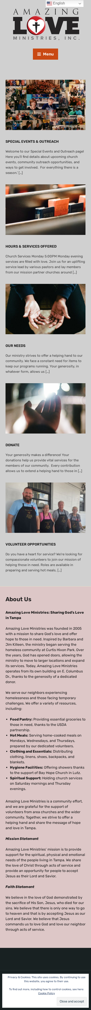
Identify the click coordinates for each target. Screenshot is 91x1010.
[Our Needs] (45, 309)
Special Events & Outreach (32, 141)
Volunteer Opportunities (31, 544)
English (58, 3)
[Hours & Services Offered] (45, 209)
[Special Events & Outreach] (45, 105)
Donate (12, 445)
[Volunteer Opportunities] (45, 507)
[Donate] (45, 408)
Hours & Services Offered (31, 246)
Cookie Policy (46, 993)
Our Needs (15, 346)
